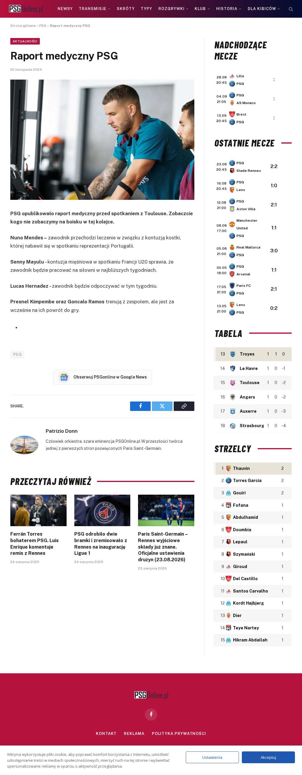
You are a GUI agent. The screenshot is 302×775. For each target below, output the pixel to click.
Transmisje (92, 8)
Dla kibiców (262, 8)
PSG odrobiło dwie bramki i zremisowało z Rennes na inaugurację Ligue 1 (100, 543)
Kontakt (106, 733)
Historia (226, 8)
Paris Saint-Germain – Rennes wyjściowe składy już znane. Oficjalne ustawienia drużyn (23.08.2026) (163, 546)
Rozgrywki (171, 8)
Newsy (65, 8)
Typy (146, 8)
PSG (42, 26)
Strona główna (23, 26)
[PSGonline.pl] (26, 9)
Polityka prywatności (179, 733)
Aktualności (25, 41)
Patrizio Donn (62, 431)
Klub (200, 8)
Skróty (126, 8)
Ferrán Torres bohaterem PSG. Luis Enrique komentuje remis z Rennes (34, 543)
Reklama (134, 733)
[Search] (290, 9)
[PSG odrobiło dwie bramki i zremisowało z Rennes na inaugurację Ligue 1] (102, 510)
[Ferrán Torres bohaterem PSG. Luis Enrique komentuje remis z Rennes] (38, 510)
